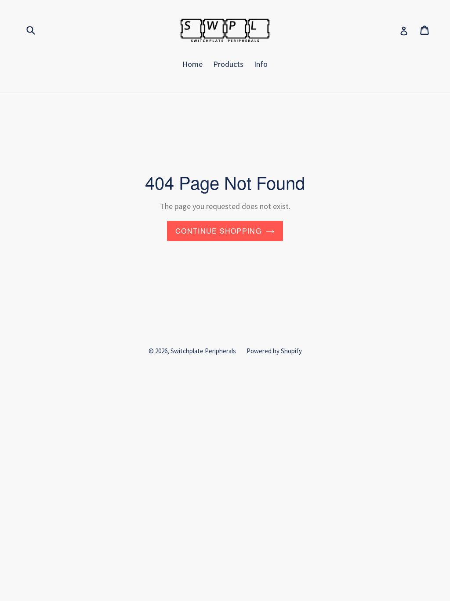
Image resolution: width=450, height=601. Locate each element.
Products (228, 64)
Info (261, 64)
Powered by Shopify (274, 351)
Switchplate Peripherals (203, 351)
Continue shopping (218, 231)
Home (192, 64)
